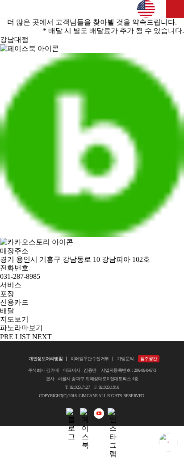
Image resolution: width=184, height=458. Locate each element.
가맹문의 (125, 358)
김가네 (92, 9)
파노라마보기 (21, 328)
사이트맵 (175, 9)
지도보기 (14, 319)
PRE (6, 336)
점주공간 (148, 358)
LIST (22, 336)
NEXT (42, 336)
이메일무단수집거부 (90, 358)
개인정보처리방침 (46, 358)
